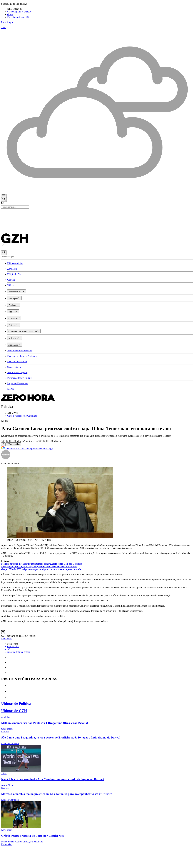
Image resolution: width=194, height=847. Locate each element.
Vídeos (10, 285)
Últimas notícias (15, 263)
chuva (10, 14)
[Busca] (4, 199)
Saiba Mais (6, 638)
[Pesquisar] (4, 252)
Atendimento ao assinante (19, 350)
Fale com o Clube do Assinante (22, 356)
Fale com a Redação (17, 361)
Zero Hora (12, 268)
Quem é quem (14, 367)
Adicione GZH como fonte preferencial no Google (29, 448)
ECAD (10, 389)
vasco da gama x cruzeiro (19, 11)
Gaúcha (11, 279)
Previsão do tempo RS (18, 17)
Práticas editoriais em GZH (20, 378)
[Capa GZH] (97, 214)
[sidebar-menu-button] (4, 195)
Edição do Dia (14, 274)
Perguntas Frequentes (17, 383)
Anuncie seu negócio (17, 372)
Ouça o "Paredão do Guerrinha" (22, 415)
